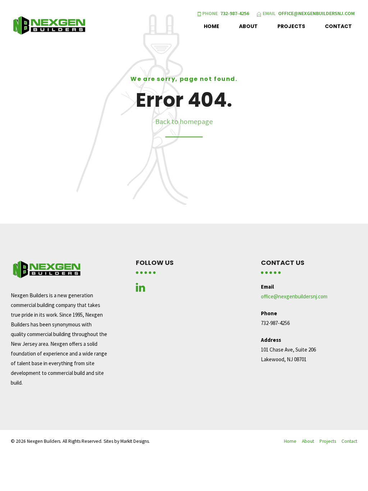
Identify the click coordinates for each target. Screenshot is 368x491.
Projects (291, 26)
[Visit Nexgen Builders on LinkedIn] (140, 289)
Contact (338, 26)
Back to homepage (184, 121)
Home (211, 26)
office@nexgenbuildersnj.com (294, 296)
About (248, 26)
